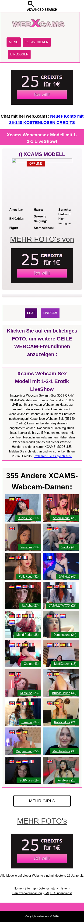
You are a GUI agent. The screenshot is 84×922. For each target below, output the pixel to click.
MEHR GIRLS (42, 801)
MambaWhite (61, 751)
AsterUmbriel (61, 518)
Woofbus (26, 547)
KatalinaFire (62, 722)
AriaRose (64, 780)
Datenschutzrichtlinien (53, 888)
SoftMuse (25, 780)
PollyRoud (25, 576)
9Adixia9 (64, 576)
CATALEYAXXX (59, 605)
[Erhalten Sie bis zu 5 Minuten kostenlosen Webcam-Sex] (42, 103)
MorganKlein (24, 751)
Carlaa (28, 663)
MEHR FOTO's (42, 821)
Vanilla (65, 547)
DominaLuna (61, 634)
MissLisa (26, 693)
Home (18, 888)
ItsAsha (27, 605)
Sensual (26, 722)
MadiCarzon (62, 663)
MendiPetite (24, 634)
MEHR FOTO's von (42, 239)
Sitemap (30, 888)
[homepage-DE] (39, 31)
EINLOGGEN (19, 54)
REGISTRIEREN (36, 42)
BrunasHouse (61, 693)
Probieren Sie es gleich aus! (53, 456)
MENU (13, 42)
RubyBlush (25, 518)
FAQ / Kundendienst (58, 893)
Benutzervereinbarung (27, 893)
